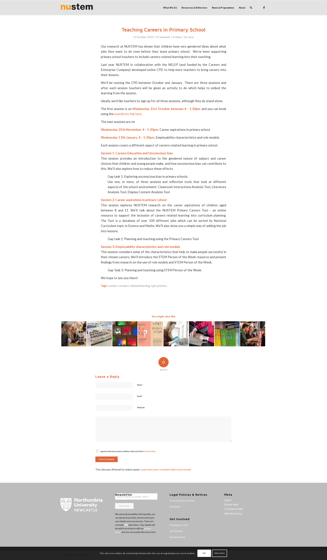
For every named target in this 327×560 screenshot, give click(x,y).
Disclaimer (175, 506)
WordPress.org (233, 513)
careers (113, 286)
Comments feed (233, 508)
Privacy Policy (149, 451)
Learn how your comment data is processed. (166, 469)
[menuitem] (170, 7)
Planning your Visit (179, 525)
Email (140, 396)
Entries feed (231, 504)
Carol (191, 37)
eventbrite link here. (128, 114)
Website (141, 407)
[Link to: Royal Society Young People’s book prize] (227, 333)
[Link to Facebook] (264, 7)
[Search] (251, 7)
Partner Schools (177, 537)
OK (204, 553)
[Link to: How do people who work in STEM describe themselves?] (176, 333)
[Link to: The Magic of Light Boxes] (124, 333)
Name (140, 384)
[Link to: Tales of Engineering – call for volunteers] (99, 333)
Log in (227, 500)
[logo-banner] (76, 7)
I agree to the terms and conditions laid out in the (128, 451)
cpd (153, 286)
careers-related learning (134, 286)
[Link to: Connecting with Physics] (73, 333)
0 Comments (163, 37)
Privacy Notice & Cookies (182, 500)
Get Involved (176, 531)
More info (219, 553)
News (178, 37)
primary (162, 286)
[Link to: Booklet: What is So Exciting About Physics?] (150, 333)
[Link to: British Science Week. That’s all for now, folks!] (201, 333)
